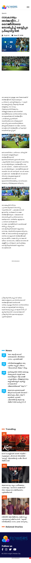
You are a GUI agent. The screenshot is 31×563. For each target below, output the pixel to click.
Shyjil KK (7, 35)
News (9, 350)
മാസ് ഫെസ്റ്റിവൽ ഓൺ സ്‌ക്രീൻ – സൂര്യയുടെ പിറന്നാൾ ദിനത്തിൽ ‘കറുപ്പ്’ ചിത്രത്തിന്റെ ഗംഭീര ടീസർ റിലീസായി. (14, 457)
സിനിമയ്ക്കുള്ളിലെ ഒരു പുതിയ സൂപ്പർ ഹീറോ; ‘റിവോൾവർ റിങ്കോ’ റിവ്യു (17, 365)
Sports (4, 13)
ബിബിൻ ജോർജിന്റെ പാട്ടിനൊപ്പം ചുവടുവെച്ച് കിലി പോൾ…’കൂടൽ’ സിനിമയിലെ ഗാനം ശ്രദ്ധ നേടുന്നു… (15, 519)
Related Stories (14, 527)
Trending (11, 429)
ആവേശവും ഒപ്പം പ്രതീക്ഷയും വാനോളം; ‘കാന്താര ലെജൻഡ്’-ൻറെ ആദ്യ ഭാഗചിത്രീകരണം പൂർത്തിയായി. (14, 488)
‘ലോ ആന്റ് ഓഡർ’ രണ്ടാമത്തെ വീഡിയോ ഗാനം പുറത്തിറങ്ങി (16, 357)
